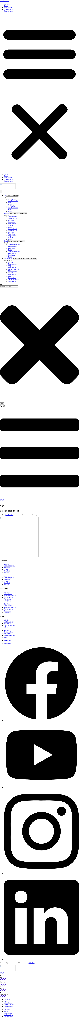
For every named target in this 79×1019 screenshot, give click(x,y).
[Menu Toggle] (1, 191)
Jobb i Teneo (8, 7)
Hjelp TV (11, 202)
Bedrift (6, 569)
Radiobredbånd (12, 218)
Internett (6, 564)
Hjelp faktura (12, 267)
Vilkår (6, 627)
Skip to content (4, 1)
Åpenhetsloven (8, 597)
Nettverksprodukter (13, 244)
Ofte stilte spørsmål (13, 269)
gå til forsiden (9, 515)
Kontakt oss (11, 248)
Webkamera (7, 640)
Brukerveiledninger (10, 625)
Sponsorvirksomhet (10, 595)
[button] (39, 92)
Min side (10, 262)
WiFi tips (10, 225)
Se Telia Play (12, 199)
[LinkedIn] (41, 959)
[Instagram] (41, 873)
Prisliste (6, 572)
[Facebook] (41, 720)
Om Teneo (7, 4)
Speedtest (7, 571)
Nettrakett (31, 963)
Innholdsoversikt (13, 201)
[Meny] (39, 497)
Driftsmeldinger (8, 9)
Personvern (7, 599)
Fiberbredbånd (12, 217)
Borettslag (11, 220)
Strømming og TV (9, 566)
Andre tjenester (12, 246)
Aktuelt (6, 6)
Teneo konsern (8, 11)
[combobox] (9, 286)
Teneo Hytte (11, 222)
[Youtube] (41, 787)
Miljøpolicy (7, 601)
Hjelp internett (12, 223)
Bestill (10, 204)
